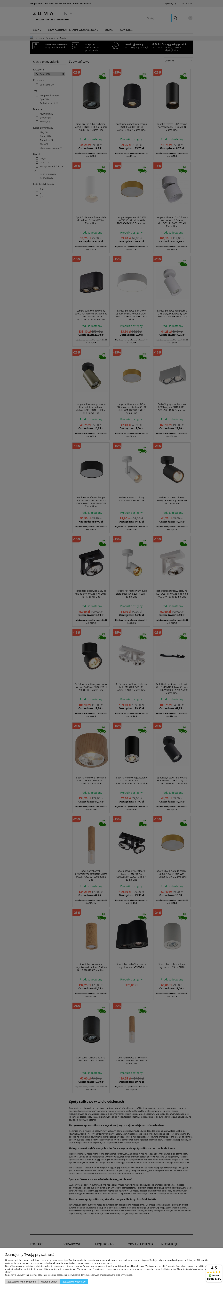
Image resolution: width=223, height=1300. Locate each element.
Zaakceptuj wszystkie (74, 1281)
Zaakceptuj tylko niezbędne (22, 1281)
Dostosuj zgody (49, 1281)
